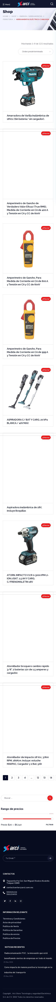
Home (5, 16)
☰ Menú (6, 4)
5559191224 (12, 892)
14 (51, 778)
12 (38, 778)
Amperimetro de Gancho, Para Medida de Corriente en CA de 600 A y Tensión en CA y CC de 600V (27, 281)
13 (44, 778)
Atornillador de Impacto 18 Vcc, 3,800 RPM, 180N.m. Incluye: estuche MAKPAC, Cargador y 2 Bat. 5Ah (28, 760)
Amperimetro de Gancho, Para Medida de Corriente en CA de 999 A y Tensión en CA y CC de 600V (27, 352)
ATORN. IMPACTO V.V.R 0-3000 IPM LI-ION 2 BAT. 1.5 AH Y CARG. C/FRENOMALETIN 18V (28, 578)
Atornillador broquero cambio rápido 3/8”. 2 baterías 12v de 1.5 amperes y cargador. (28, 669)
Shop (13, 16)
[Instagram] (21, 901)
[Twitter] (5, 901)
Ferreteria (8, 19)
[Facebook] (10, 901)
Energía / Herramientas (31, 16)
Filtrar (49, 824)
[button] (52, 4)
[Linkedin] (15, 901)
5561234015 (12, 894)
